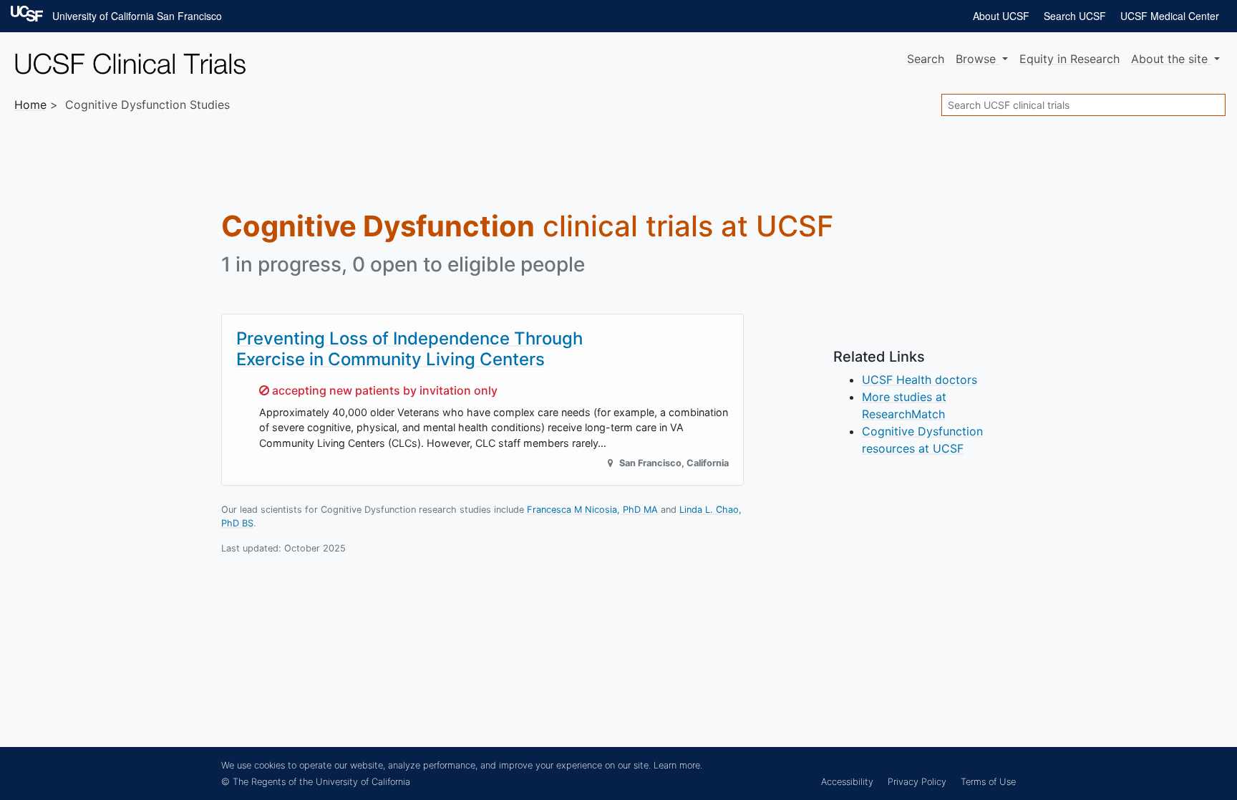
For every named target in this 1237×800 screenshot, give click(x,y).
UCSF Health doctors (919, 379)
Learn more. (678, 765)
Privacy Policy (917, 781)
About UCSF (1001, 16)
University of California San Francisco (137, 16)
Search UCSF (1075, 16)
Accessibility (847, 781)
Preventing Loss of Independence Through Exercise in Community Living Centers (409, 349)
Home (30, 104)
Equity (1069, 59)
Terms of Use (988, 781)
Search (925, 59)
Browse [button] (977, 59)
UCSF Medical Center (1169, 16)
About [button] (1169, 59)
